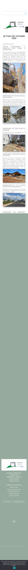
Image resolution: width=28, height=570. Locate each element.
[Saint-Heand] (14, 123)
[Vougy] (14, 182)
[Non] (26, 565)
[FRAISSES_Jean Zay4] (14, 151)
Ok (14, 567)
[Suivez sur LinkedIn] (14, 521)
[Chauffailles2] (14, 92)
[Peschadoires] (14, 206)
